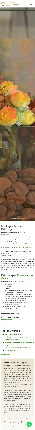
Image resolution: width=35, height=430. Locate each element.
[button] (2, 113)
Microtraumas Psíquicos (13, 334)
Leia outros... (5, 354)
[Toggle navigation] (31, 3)
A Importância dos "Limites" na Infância (17, 348)
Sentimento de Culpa (12, 340)
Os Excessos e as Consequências (16, 337)
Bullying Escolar (10, 350)
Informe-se (27, 247)
